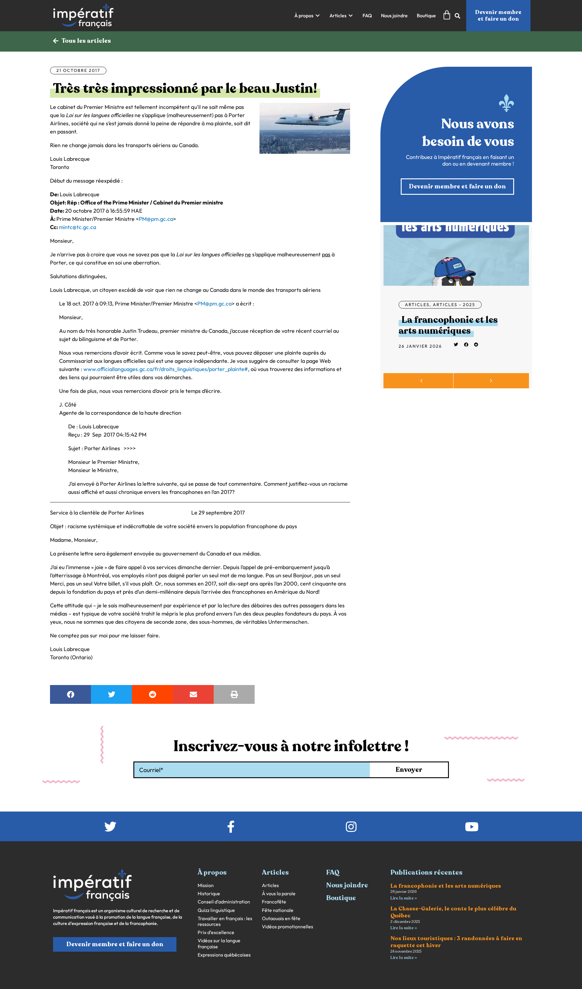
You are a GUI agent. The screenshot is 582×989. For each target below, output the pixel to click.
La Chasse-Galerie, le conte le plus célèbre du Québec (453, 912)
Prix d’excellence (216, 932)
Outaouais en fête (281, 918)
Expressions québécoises (224, 955)
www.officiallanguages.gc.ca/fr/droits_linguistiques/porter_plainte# (165, 369)
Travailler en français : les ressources (225, 921)
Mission (206, 885)
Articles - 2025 (454, 304)
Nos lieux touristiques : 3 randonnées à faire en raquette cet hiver (456, 942)
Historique (209, 893)
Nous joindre (347, 885)
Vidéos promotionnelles (287, 927)
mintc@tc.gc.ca (77, 227)
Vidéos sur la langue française (219, 943)
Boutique (341, 898)
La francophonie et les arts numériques (448, 325)
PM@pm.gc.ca (156, 218)
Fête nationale (277, 910)
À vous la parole (279, 893)
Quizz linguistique (216, 910)
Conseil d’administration (224, 902)
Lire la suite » (403, 898)
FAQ (333, 872)
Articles (417, 304)
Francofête (274, 902)
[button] (307, 15)
